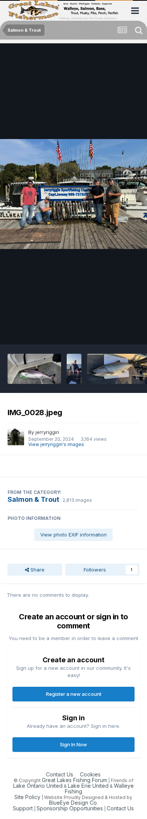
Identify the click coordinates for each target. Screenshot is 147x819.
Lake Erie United (88, 785)
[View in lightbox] (73, 194)
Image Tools (116, 331)
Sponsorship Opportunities (70, 808)
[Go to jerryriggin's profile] (16, 437)
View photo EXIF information (73, 535)
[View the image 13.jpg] (74, 369)
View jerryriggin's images (56, 444)
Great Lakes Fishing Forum (74, 780)
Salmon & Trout (33, 499)
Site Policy (27, 797)
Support (23, 808)
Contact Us (59, 774)
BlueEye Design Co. (73, 802)
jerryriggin (47, 432)
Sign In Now (73, 744)
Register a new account (73, 694)
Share (36, 570)
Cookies (90, 774)
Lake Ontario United (38, 785)
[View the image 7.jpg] (34, 369)
